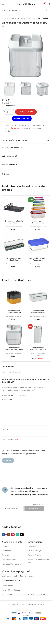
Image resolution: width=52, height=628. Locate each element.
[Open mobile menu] (3, 3)
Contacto (5, 546)
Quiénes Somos (34, 546)
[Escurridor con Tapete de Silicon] (14, 207)
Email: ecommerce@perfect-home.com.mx (18, 576)
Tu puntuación (8, 395)
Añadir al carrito (26, 112)
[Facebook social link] (4, 534)
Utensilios (21, 18)
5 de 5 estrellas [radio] (26, 395)
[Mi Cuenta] (48, 3)
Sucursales (6, 555)
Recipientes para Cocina (38, 18)
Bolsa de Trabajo (34, 551)
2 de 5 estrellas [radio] (20, 395)
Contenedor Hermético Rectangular (38, 259)
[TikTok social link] (22, 534)
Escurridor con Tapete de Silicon (14, 222)
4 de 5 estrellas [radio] (24, 395)
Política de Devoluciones (11, 564)
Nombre (5, 429)
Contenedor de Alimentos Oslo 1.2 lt (38, 349)
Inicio (4, 18)
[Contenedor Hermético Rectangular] (38, 244)
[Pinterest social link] (13, 534)
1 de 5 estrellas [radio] (18, 395)
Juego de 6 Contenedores (38, 222)
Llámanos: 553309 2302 (11, 580)
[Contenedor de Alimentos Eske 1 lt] (38, 297)
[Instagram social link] (8, 534)
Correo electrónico (10, 439)
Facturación (6, 551)
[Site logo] (26, 4)
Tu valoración (8, 399)
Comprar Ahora (21, 118)
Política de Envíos (9, 559)
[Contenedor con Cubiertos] (14, 244)
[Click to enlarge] (6, 75)
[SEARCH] (47, 10)
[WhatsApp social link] (17, 534)
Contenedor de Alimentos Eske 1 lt (38, 312)
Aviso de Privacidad (35, 555)
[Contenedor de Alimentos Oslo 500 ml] (14, 334)
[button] (4, 55)
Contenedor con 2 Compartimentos (14, 312)
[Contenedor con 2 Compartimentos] (14, 297)
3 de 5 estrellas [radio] (22, 395)
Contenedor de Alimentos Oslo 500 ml (14, 349)
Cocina (11, 18)
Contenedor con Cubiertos (14, 259)
